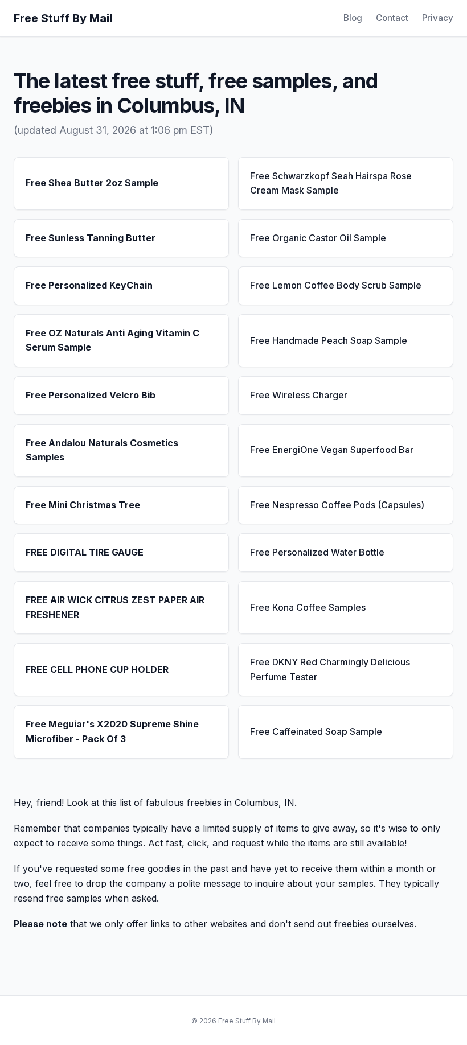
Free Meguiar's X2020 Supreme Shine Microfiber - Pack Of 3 (112, 731)
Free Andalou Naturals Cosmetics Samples (102, 450)
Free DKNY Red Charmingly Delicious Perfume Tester (330, 669)
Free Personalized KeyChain (89, 285)
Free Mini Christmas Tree (83, 505)
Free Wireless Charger (298, 395)
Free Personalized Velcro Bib (90, 395)
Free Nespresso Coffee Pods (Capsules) (337, 505)
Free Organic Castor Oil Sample (318, 238)
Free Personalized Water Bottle (317, 552)
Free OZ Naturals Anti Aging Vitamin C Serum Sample (112, 340)
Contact (392, 18)
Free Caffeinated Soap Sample (316, 731)
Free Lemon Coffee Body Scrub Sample (335, 285)
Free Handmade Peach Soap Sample (328, 340)
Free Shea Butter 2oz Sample (92, 182)
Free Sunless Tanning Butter (90, 238)
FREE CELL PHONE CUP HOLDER (97, 669)
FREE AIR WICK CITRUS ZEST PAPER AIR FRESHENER (115, 607)
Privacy (437, 18)
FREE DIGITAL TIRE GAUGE (85, 552)
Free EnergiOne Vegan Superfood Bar (331, 449)
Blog (352, 18)
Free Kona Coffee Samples (308, 607)
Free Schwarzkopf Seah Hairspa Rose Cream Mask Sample (331, 183)
